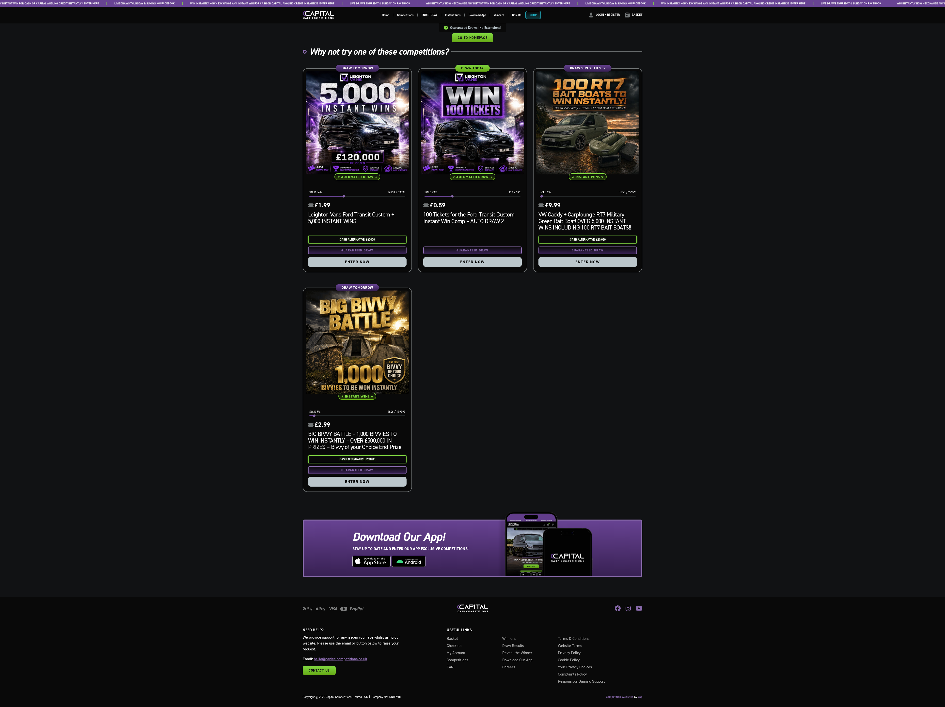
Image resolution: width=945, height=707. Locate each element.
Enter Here (67, 3)
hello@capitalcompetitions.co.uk (340, 658)
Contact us (319, 670)
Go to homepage (473, 37)
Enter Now (357, 261)
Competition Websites (619, 697)
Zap (640, 697)
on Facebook (141, 3)
